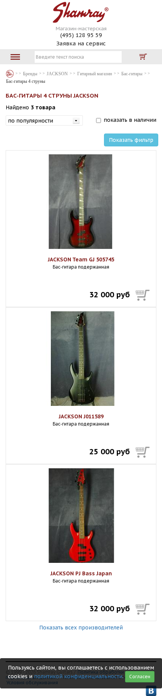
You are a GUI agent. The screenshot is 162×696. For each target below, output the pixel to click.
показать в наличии (130, 120)
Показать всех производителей (81, 627)
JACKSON (57, 73)
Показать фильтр (131, 140)
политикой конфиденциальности (78, 676)
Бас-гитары (131, 73)
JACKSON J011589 (81, 416)
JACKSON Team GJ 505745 (81, 259)
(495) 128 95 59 (81, 35)
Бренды (10, 74)
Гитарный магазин (94, 73)
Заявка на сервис (81, 43)
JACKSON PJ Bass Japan (81, 573)
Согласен (139, 676)
